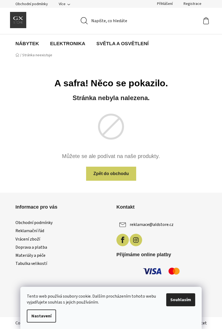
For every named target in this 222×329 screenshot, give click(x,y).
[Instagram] (136, 240)
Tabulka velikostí (31, 264)
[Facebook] (122, 240)
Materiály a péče (30, 255)
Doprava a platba (31, 247)
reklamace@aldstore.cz (152, 225)
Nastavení (41, 316)
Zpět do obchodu (111, 173)
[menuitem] (27, 43)
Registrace (192, 3)
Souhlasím (180, 300)
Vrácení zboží (27, 239)
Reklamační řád (29, 231)
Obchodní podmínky (31, 4)
